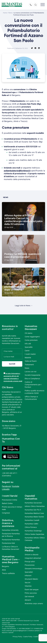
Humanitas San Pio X (33, 510)
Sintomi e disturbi (31, 554)
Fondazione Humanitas (11, 540)
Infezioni (28, 575)
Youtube (15, 486)
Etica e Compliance (32, 378)
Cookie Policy (28, 636)
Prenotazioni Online (9, 500)
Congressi (6, 513)
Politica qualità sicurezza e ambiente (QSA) (34, 392)
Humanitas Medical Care (34, 513)
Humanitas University (10, 530)
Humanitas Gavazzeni (33, 503)
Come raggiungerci (32, 337)
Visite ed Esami (31, 361)
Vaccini (27, 582)
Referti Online (7, 503)
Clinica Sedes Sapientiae (34, 534)
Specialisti (29, 572)
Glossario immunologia (33, 568)
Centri (27, 351)
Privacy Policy (17, 636)
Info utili (28, 344)
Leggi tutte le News (22, 305)
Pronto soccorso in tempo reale (12, 508)
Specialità (28, 347)
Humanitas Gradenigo (33, 531)
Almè (4, 570)
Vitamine (28, 586)
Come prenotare (31, 340)
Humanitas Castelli (32, 520)
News (10, 13)
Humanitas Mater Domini (34, 517)
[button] (42, 4)
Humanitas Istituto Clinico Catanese (35, 539)
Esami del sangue (31, 589)
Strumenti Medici (31, 579)
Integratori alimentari (33, 558)
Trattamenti (29, 364)
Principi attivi (30, 561)
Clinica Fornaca (31, 527)
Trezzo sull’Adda (8, 573)
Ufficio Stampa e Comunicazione (31, 398)
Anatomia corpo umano (34, 603)
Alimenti (28, 600)
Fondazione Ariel (8, 543)
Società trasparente (32, 375)
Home (5, 13)
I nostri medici (30, 354)
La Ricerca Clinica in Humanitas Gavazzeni (10, 548)
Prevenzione (29, 565)
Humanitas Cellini (31, 524)
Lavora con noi (30, 371)
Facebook (6, 486)
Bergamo (5, 566)
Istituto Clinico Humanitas (35, 506)
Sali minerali (29, 596)
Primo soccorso (31, 593)
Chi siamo (28, 333)
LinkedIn (6, 489)
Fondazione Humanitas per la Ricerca (11, 535)
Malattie (28, 357)
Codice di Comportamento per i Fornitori (33, 384)
